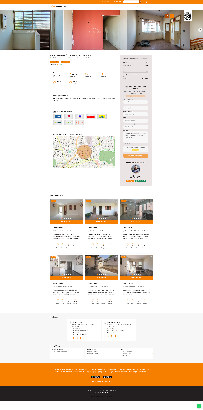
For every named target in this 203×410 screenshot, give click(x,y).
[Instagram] (73, 338)
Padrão (55, 58)
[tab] (167, 16)
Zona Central (61, 58)
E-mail (124, 117)
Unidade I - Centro (92, 351)
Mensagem (126, 130)
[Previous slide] (3, 30)
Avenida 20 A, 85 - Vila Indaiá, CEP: (119, 324)
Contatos (124, 355)
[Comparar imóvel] (81, 204)
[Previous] (52, 209)
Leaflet (105, 167)
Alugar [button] (108, 7)
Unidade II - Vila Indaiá (93, 353)
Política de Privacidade (97, 381)
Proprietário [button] (130, 7)
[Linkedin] (80, 338)
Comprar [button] (118, 7)
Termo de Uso (108, 381)
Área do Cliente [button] (143, 7)
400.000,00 (145, 71)
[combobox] (135, 102)
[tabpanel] (101, 30)
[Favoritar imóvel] (81, 201)
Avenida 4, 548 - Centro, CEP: (82, 324)
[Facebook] (77, 338)
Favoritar (55, 61)
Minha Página (130, 181)
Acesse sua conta (126, 353)
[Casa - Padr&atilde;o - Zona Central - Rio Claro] (58, 7)
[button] (146, 1)
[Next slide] (200, 30)
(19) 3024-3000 (76, 328)
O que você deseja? (128, 99)
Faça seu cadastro (127, 351)
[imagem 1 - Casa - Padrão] (66, 209)
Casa (51, 58)
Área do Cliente (106, 1)
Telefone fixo (129, 124)
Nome (124, 105)
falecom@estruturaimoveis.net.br (81, 330)
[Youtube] (84, 338)
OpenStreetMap (111, 167)
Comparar (66, 61)
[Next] (80, 209)
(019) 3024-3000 (117, 1)
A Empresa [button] (98, 7)
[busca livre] (140, 1)
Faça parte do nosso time (60, 351)
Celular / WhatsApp (128, 111)
